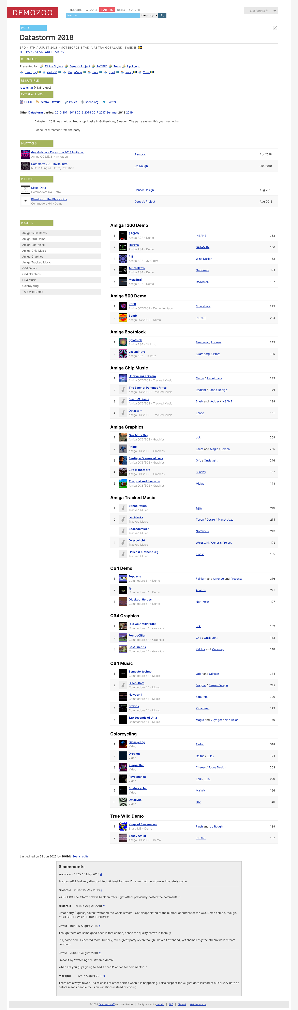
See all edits (80, 856)
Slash (199, 401)
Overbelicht (137, 540)
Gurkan (134, 245)
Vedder (214, 401)
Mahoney (218, 649)
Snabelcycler (138, 788)
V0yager (216, 719)
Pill (131, 256)
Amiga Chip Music (34, 250)
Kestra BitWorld (51, 102)
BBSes (121, 10)
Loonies (216, 342)
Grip (198, 460)
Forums (134, 10)
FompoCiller (137, 635)
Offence (218, 578)
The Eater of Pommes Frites (148, 387)
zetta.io (160, 1004)
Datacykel (135, 799)
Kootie (200, 413)
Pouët (73, 102)
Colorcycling (30, 286)
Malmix (200, 790)
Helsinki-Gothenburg (143, 552)
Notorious (202, 531)
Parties (107, 10)
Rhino (133, 446)
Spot (112, 72)
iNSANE (201, 235)
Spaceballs (203, 306)
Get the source (198, 1004)
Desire (211, 519)
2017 (95, 112)
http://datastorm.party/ (42, 52)
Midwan (201, 483)
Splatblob (135, 340)
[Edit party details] (274, 28)
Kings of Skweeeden (143, 824)
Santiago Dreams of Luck (146, 458)
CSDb (28, 102)
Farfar (200, 744)
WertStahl (202, 542)
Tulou (117, 66)
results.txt (26, 87)
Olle (198, 802)
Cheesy (201, 767)
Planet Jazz (214, 378)
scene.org (92, 102)
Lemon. (225, 449)
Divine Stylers (54, 66)
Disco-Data (38, 187)
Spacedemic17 (139, 528)
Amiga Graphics (32, 256)
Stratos (134, 706)
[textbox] (103, 15)
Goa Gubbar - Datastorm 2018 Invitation (57, 152)
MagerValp (75, 72)
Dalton (200, 756)
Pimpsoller (136, 765)
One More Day (138, 435)
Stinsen (214, 673)
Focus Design (217, 767)
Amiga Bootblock (33, 244)
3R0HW (134, 233)
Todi (199, 779)
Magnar (201, 685)
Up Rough (133, 66)
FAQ (171, 1004)
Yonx (146, 72)
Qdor (199, 673)
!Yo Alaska (136, 517)
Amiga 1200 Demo (34, 233)
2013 (80, 112)
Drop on (134, 753)
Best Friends (137, 647)
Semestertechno (140, 671)
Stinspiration (138, 505)
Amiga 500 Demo (33, 239)
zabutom (202, 696)
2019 (129, 112)
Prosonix (236, 578)
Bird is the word (139, 469)
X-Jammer (202, 708)
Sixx (95, 72)
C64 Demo (29, 268)
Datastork (135, 410)
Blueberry (202, 342)
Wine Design (204, 258)
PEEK (132, 304)
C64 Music (29, 280)
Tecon (200, 378)
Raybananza (137, 776)
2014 (87, 112)
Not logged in (259, 10)
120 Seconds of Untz (143, 717)
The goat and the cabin (144, 481)
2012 (73, 112)
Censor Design (144, 190)
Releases (75, 10)
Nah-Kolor (202, 270)
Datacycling (137, 742)
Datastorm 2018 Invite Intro (49, 164)
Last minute (137, 351)
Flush (199, 826)
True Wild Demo (32, 291)
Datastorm (35, 112)
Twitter (111, 102)
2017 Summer (108, 112)
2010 (58, 112)
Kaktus (200, 649)
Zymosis (140, 154)
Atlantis (201, 590)
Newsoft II (136, 694)
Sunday (201, 472)
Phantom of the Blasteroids (49, 199)
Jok (198, 437)
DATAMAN (202, 247)
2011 (65, 112)
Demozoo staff (107, 1004)
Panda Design (218, 389)
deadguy (31, 72)
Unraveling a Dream (142, 376)
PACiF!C (101, 66)
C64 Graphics (31, 274)
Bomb (133, 315)
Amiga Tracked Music (36, 262)
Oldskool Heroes (140, 599)
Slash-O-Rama (139, 399)
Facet (199, 449)
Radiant (201, 389)
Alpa (199, 508)
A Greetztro (137, 268)
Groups (91, 10)
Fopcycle (135, 576)
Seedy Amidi (137, 835)
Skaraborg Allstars (208, 353)
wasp (129, 72)
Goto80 (52, 72)
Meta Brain (136, 279)
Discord (182, 1004)
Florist (200, 554)
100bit (66, 856)
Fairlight (201, 578)
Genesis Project (80, 66)
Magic (214, 449)
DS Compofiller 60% (142, 624)
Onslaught (211, 460)
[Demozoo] (32, 12)
